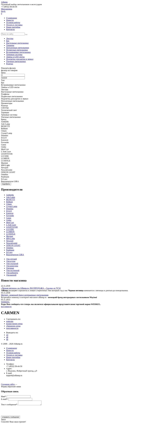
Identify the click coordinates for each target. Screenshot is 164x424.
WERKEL (5, 302)
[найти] (26, 34)
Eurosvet (9, 213)
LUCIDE (10, 229)
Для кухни (10, 261)
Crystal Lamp (11, 206)
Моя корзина (6, 11)
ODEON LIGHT (13, 245)
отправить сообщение (10, 417)
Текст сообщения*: (9, 404)
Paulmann (10, 250)
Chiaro (9, 204)
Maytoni (9, 236)
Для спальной (12, 263)
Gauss (8, 218)
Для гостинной (12, 270)
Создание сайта (8, 384)
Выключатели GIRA (15, 255)
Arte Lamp (10, 197)
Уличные (10, 268)
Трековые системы (14, 54)
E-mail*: (4, 399)
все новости (6, 306)
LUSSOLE (10, 234)
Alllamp (4, 2)
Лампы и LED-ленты (15, 57)
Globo (8, 220)
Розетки (9, 64)
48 (7, 337)
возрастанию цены (14, 324)
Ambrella (10, 195)
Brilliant (9, 202)
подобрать (6, 184)
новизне (9, 321)
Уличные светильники (16, 61)
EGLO (9, 211)
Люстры (9, 38)
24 (7, 335)
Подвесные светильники (17, 50)
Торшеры (10, 45)
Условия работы (13, 22)
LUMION (10, 232)
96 (7, 339)
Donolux (9, 209)
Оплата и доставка (14, 25)
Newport (9, 241)
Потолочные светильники (17, 48)
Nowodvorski (11, 243)
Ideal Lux (10, 222)
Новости (10, 20)
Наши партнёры (13, 27)
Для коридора (12, 266)
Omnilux (9, 248)
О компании (11, 18)
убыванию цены (13, 326)
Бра (7, 41)
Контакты (10, 29)
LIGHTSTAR (12, 227)
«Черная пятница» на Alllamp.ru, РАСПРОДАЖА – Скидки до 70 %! (31, 288)
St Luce (9, 252)
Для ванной (11, 275)
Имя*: (3, 396)
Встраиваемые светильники (18, 52)
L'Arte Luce (11, 225)
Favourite (10, 215)
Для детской (11, 259)
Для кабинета (12, 273)
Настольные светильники (17, 43)
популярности (12, 328)
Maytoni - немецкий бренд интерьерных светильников (24, 295)
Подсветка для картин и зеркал (19, 59)
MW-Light (10, 238)
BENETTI (10, 199)
